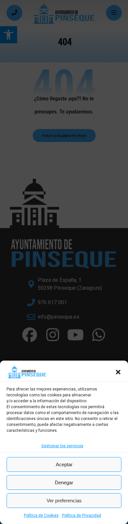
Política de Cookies (41, 515)
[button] (118, 372)
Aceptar (64, 464)
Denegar (64, 482)
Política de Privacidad (81, 515)
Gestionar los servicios (62, 446)
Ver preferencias (64, 500)
